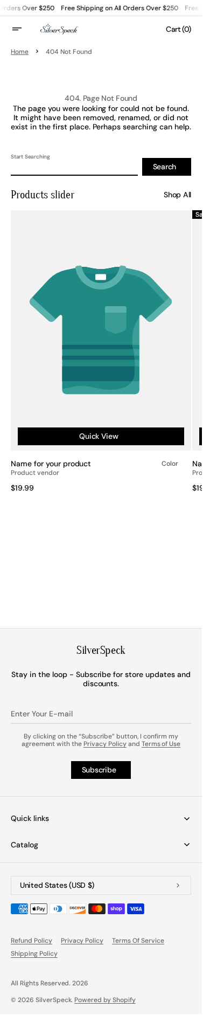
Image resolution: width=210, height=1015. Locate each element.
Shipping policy (34, 953)
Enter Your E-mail (42, 714)
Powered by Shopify (105, 1000)
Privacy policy (82, 940)
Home (20, 52)
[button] (24, 29)
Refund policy (31, 940)
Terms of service (138, 940)
